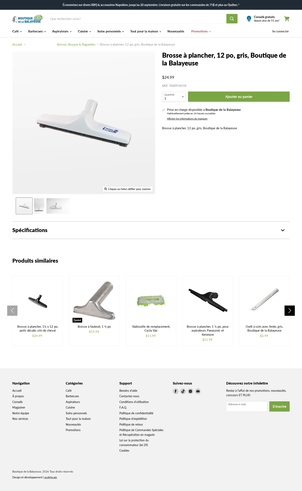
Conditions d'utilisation (134, 402)
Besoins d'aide (128, 390)
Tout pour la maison (144, 31)
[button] (290, 311)
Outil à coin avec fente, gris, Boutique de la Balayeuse (264, 328)
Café (16, 31)
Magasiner (18, 407)
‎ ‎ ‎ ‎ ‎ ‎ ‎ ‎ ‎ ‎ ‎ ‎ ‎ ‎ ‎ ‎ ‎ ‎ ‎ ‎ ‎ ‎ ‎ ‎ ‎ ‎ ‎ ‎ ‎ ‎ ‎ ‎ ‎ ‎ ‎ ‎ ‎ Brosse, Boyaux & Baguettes (61, 44)
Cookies (124, 450)
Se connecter (280, 31)
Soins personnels (109, 31)
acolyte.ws (50, 477)
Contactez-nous (129, 396)
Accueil (17, 44)
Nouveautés (175, 31)
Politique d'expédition (133, 418)
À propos (18, 396)
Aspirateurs (60, 31)
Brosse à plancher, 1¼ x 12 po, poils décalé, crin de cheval (37, 328)
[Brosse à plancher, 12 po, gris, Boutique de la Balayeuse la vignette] (24, 206)
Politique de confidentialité (136, 413)
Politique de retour (131, 424)
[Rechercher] (231, 18)
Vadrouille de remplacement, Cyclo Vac (151, 328)
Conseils (17, 402)
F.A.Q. (123, 407)
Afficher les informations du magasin (187, 118)
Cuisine (83, 31)
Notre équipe (20, 413)
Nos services (20, 418)
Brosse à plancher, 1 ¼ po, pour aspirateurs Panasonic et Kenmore (208, 330)
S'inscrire (279, 406)
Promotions (200, 31)
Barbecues (36, 31)
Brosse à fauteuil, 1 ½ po (94, 326)
